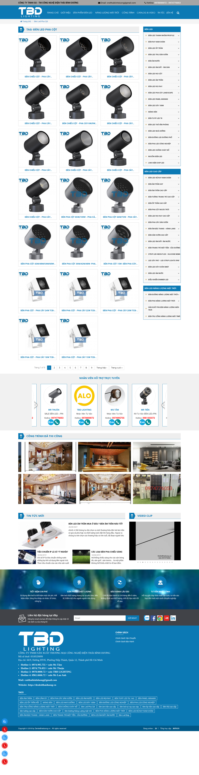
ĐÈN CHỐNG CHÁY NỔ (67, 706)
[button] (178, 524)
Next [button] (162, 405)
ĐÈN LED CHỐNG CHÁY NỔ (158, 150)
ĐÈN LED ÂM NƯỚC (155, 273)
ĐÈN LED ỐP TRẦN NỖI (29, 702)
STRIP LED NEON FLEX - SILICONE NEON (164, 254)
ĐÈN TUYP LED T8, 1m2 (124, 698)
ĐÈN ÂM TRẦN (26, 698)
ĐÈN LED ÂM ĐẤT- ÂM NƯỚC (159, 241)
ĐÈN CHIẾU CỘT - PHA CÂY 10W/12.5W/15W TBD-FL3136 (37, 123)
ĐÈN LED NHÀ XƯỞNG (156, 131)
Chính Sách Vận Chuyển (125, 638)
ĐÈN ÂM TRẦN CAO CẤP (157, 190)
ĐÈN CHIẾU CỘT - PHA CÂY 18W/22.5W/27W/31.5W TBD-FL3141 (119, 76)
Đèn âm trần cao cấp (107, 706)
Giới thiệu (66, 13)
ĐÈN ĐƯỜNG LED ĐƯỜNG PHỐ (160, 137)
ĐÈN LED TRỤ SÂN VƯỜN (158, 54)
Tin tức (161, 13)
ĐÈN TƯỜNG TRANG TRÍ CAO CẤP (161, 197)
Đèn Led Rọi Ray (155, 86)
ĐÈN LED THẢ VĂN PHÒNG (158, 124)
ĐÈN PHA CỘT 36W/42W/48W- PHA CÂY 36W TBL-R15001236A (78, 263)
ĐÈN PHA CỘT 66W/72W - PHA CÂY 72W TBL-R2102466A (120, 217)
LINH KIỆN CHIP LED (156, 163)
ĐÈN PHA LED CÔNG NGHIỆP (159, 143)
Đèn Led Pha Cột (88, 706)
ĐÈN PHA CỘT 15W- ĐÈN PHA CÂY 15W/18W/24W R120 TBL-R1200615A (120, 263)
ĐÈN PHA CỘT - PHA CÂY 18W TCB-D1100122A (37, 357)
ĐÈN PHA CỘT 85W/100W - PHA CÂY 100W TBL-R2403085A (78, 217)
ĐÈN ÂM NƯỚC (154, 61)
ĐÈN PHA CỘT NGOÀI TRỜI (158, 209)
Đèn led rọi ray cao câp (129, 706)
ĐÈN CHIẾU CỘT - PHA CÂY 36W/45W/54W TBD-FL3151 (37, 76)
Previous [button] (36, 405)
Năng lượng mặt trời (107, 13)
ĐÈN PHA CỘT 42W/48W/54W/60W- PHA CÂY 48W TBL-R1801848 (37, 263)
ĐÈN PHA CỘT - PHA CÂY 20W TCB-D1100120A (120, 310)
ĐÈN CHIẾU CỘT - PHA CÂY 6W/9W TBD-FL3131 (78, 123)
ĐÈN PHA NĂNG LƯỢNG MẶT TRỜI (161, 301)
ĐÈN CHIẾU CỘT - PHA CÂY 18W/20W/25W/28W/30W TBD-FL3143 (78, 170)
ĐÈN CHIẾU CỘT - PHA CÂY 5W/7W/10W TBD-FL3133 (37, 217)
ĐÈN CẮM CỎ (41, 698)
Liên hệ (169, 13)
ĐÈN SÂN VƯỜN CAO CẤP (158, 235)
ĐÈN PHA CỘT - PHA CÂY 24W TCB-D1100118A (37, 310)
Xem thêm (47, 59)
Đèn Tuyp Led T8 (155, 118)
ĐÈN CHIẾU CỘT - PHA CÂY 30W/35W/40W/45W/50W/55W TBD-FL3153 (120, 123)
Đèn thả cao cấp (169, 706)
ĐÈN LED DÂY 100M (87, 702)
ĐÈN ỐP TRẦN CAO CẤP (157, 203)
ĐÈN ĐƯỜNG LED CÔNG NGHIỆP (112, 702)
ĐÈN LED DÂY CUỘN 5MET (158, 267)
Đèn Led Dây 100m (156, 105)
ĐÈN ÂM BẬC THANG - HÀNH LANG (161, 228)
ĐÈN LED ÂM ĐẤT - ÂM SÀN (159, 67)
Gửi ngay (132, 618)
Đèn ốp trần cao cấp (150, 706)
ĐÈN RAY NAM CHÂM (156, 42)
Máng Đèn (152, 112)
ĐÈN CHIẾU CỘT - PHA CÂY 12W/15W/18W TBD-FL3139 (120, 170)
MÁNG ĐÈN (47, 702)
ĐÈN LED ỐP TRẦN (155, 48)
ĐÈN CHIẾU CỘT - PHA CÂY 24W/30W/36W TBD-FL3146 (78, 76)
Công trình (128, 13)
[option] (54, 405)
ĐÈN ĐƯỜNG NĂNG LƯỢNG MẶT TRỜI (163, 294)
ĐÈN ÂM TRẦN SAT (155, 184)
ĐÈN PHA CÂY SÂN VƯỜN (158, 222)
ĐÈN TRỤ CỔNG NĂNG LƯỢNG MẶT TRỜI (164, 316)
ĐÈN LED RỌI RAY (103, 698)
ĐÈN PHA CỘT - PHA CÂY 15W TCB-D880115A (79, 357)
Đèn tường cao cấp (27, 711)
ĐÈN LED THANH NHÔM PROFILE (161, 35)
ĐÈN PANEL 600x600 (147, 698)
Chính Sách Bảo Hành (124, 641)
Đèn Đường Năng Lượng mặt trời (78, 711)
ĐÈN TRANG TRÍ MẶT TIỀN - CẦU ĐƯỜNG (164, 247)
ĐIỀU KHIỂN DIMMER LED (158, 279)
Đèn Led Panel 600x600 (158, 99)
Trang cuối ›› (117, 367)
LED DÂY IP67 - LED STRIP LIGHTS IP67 (163, 260)
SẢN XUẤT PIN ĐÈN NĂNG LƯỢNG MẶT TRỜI (163, 308)
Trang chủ (53, 13)
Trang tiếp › (102, 367)
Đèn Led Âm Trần (155, 80)
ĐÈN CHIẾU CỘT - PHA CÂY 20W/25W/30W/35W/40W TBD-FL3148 (37, 170)
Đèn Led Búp (124, 715)
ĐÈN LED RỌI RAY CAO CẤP (159, 216)
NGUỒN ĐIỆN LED (155, 156)
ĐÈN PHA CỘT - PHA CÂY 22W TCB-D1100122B (79, 310)
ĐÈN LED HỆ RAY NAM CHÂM (159, 177)
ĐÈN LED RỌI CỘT (155, 73)
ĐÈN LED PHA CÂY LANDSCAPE (160, 92)
